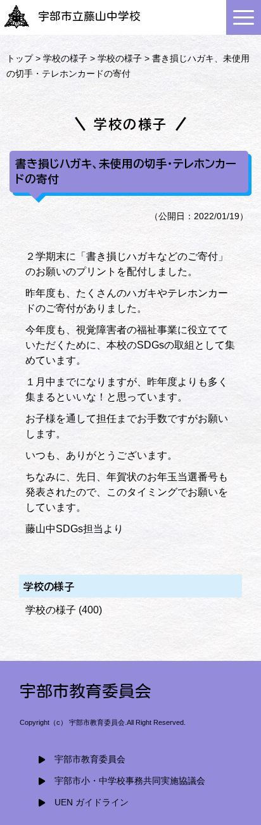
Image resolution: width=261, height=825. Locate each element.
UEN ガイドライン (91, 802)
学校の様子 (65, 58)
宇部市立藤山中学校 (89, 16)
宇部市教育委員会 (89, 759)
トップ (19, 58)
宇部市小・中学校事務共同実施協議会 (129, 781)
